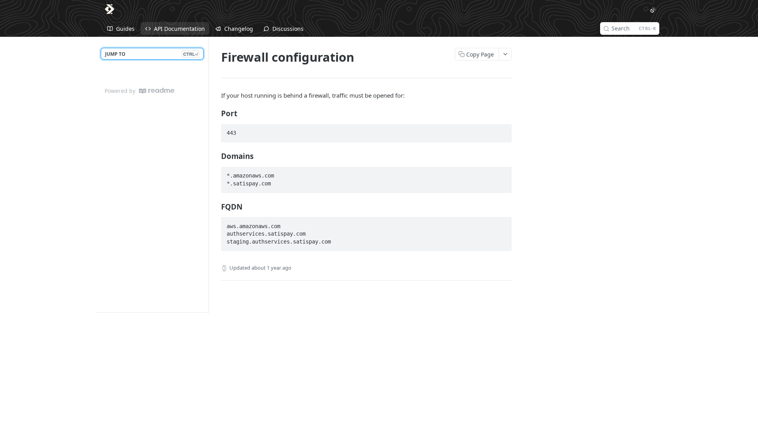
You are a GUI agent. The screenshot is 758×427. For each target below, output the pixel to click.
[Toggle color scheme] (653, 10)
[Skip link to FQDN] (215, 206)
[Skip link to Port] (215, 113)
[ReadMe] (156, 91)
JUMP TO (151, 54)
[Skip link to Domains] (215, 156)
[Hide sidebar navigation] (206, 174)
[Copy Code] (502, 130)
